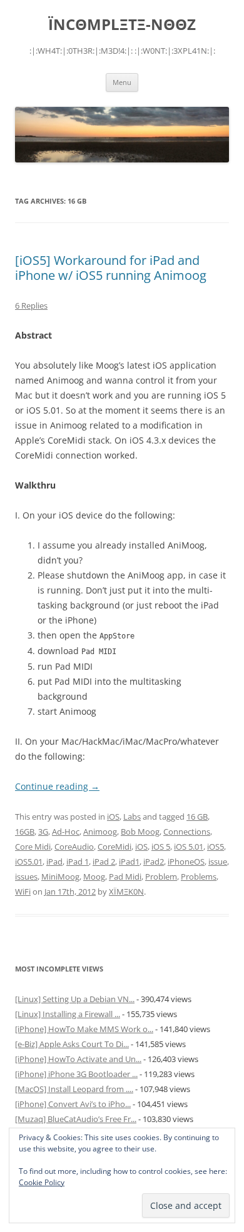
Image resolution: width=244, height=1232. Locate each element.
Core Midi (33, 846)
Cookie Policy (41, 1182)
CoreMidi (114, 846)
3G (43, 831)
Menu (122, 82)
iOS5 (215, 846)
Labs (132, 816)
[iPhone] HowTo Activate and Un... (78, 1059)
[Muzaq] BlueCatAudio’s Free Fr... (75, 1119)
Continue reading (57, 786)
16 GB (197, 816)
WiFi (23, 891)
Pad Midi (125, 876)
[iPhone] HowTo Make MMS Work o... (84, 1029)
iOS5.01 (29, 861)
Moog (94, 876)
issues (26, 876)
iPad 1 (77, 861)
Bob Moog (140, 831)
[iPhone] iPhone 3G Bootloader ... (76, 1074)
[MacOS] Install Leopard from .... (74, 1089)
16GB (24, 831)
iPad (54, 861)
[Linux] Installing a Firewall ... (67, 1014)
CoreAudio (74, 846)
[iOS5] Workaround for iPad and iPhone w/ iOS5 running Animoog (110, 268)
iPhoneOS (186, 861)
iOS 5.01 (188, 846)
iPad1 (129, 861)
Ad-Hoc (65, 831)
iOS (113, 816)
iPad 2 (104, 861)
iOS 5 (160, 846)
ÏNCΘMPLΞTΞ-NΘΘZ (122, 24)
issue (217, 861)
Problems (198, 876)
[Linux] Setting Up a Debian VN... (75, 999)
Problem (161, 876)
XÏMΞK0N (126, 891)
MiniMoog (60, 876)
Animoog (100, 831)
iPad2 (153, 861)
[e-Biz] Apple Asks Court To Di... (72, 1044)
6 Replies (31, 305)
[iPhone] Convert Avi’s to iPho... (73, 1104)
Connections (186, 831)
